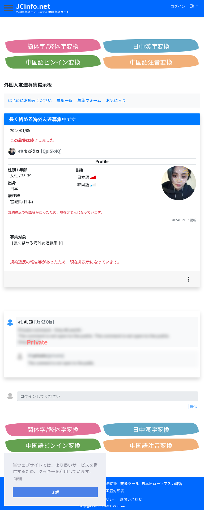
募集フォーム (89, 100)
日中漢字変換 (151, 46)
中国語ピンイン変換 (53, 62)
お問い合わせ (131, 499)
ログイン (178, 6)
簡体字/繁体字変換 (53, 46)
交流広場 (110, 483)
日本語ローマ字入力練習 (162, 483)
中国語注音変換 (151, 62)
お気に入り (116, 100)
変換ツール (129, 483)
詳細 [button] (18, 478)
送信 (193, 406)
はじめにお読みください (30, 100)
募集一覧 (65, 100)
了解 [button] (55, 492)
